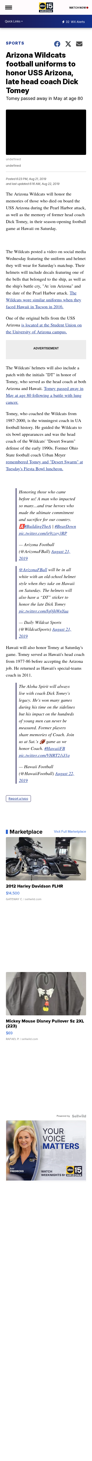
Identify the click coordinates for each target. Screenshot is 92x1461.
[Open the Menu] (8, 7)
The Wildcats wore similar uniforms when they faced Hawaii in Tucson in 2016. (43, 299)
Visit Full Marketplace (70, 831)
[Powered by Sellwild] (79, 1116)
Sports (15, 43)
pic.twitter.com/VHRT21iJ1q (44, 755)
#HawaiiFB (54, 748)
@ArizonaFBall (33, 569)
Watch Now (77, 7)
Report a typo (18, 798)
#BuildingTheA (37, 526)
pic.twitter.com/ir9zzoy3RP (43, 533)
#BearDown (65, 526)
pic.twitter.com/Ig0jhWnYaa (43, 611)
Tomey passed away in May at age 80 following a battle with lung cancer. (44, 395)
